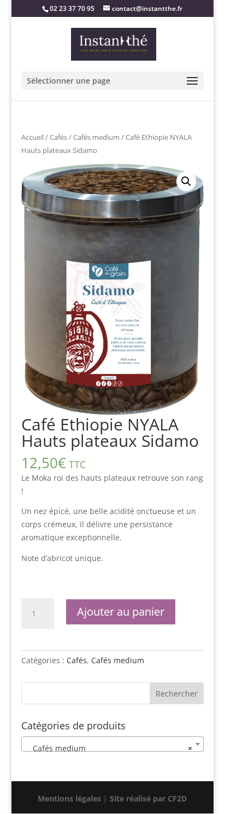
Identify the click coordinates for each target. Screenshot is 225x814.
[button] (186, 181)
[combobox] (112, 744)
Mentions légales (70, 798)
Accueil (32, 137)
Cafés (58, 137)
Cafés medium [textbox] (109, 748)
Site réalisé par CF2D (147, 798)
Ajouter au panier (120, 611)
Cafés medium (96, 137)
